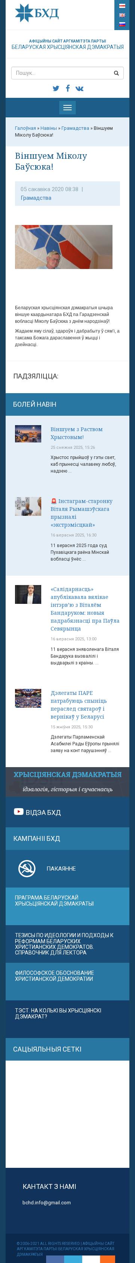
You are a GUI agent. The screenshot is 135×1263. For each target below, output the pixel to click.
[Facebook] (55, 1259)
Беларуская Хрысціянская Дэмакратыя (68, 44)
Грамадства (36, 198)
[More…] (104, 1259)
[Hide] (111, 1259)
